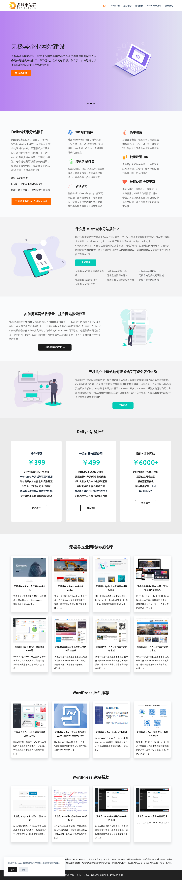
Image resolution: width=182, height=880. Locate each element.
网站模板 (139, 5)
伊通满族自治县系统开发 (154, 859)
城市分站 (169, 5)
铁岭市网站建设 (134, 859)
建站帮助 (128, 5)
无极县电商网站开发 (149, 280)
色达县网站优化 (73, 862)
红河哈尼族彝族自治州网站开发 (96, 862)
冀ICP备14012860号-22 (112, 875)
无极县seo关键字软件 (86, 280)
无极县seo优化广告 (85, 284)
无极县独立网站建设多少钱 (120, 280)
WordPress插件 (154, 5)
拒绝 (23, 870)
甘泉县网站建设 (151, 862)
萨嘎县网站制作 (119, 862)
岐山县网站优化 (135, 862)
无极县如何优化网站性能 (151, 275)
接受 (12, 870)
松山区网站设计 (80, 859)
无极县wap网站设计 (149, 271)
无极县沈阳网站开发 (117, 275)
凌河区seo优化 (118, 859)
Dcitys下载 (115, 5)
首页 (104, 5)
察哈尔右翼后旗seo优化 (99, 859)
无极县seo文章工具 (117, 271)
